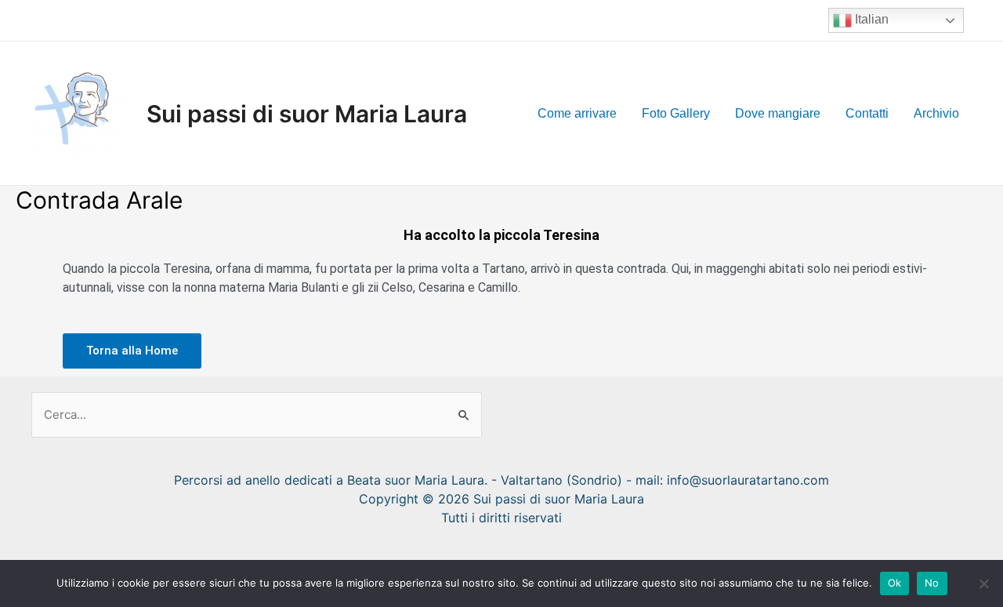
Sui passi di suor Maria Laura (307, 114)
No (932, 582)
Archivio (936, 113)
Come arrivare (577, 113)
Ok (895, 582)
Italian (870, 19)
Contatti (867, 113)
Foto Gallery (676, 113)
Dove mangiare (777, 113)
